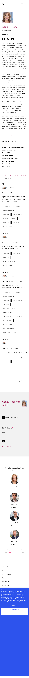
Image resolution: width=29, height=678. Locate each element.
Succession (6, 214)
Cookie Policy (4, 598)
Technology (6, 304)
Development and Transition (10, 332)
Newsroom (6, 582)
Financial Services (17, 214)
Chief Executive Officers (9, 261)
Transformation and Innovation (11, 206)
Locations (5, 586)
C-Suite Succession (8, 226)
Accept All (15, 613)
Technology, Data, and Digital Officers (13, 316)
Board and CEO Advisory (9, 308)
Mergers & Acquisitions (9, 210)
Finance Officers (17, 222)
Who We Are (6, 574)
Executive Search (7, 320)
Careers (5, 578)
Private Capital (16, 253)
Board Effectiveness (8, 328)
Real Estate (6, 222)
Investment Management (9, 218)
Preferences (14, 605)
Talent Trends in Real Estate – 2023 (14, 352)
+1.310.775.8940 (6, 446)
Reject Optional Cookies (14, 609)
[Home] (5, 4)
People (4, 570)
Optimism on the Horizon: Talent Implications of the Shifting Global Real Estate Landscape (14, 199)
